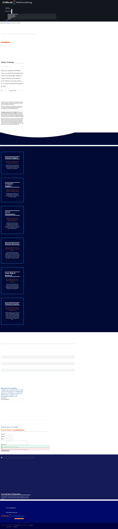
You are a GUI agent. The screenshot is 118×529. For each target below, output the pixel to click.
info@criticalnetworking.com (11, 512)
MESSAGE (3, 444)
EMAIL (3, 436)
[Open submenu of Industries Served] (11, 11)
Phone (2, 438)
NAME (3, 434)
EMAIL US (15, 526)
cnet (8, 22)
